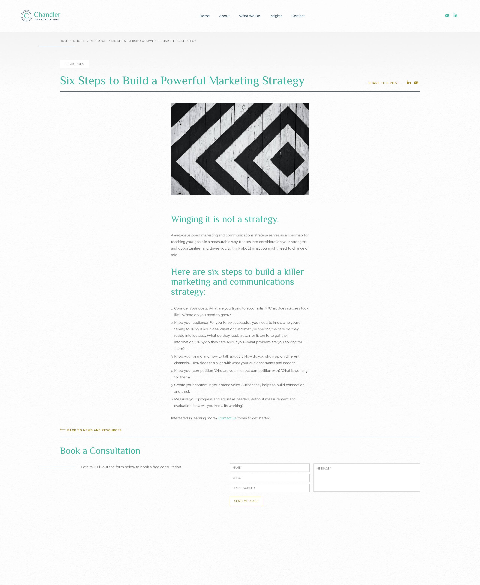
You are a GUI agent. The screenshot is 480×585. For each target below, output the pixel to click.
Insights (276, 16)
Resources (99, 40)
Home (205, 16)
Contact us (227, 418)
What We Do (249, 16)
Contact (298, 16)
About (224, 16)
